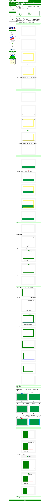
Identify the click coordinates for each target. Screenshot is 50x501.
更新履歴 (30, 14)
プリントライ (25, 500)
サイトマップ (11, 34)
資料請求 (39, 2)
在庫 (10, 15)
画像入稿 (11, 32)
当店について (11, 35)
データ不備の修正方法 (25, 3)
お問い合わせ (34, 2)
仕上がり (11, 16)
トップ (11, 2)
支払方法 (11, 23)
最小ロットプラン (13, 3)
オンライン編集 (11, 19)
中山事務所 (12, 52)
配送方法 (11, 22)
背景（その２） (31, 13)
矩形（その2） (20, 12)
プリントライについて (12, 6)
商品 (10, 14)
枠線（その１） (31, 12)
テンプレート (23, 2)
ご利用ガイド (15, 2)
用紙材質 (11, 33)
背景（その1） (20, 13)
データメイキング (29, 2)
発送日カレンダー (12, 58)
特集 (10, 10)
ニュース (11, 26)
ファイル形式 (11, 17)
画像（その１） (21, 14)
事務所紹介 (12, 51)
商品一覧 (19, 2)
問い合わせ (20, 15)
